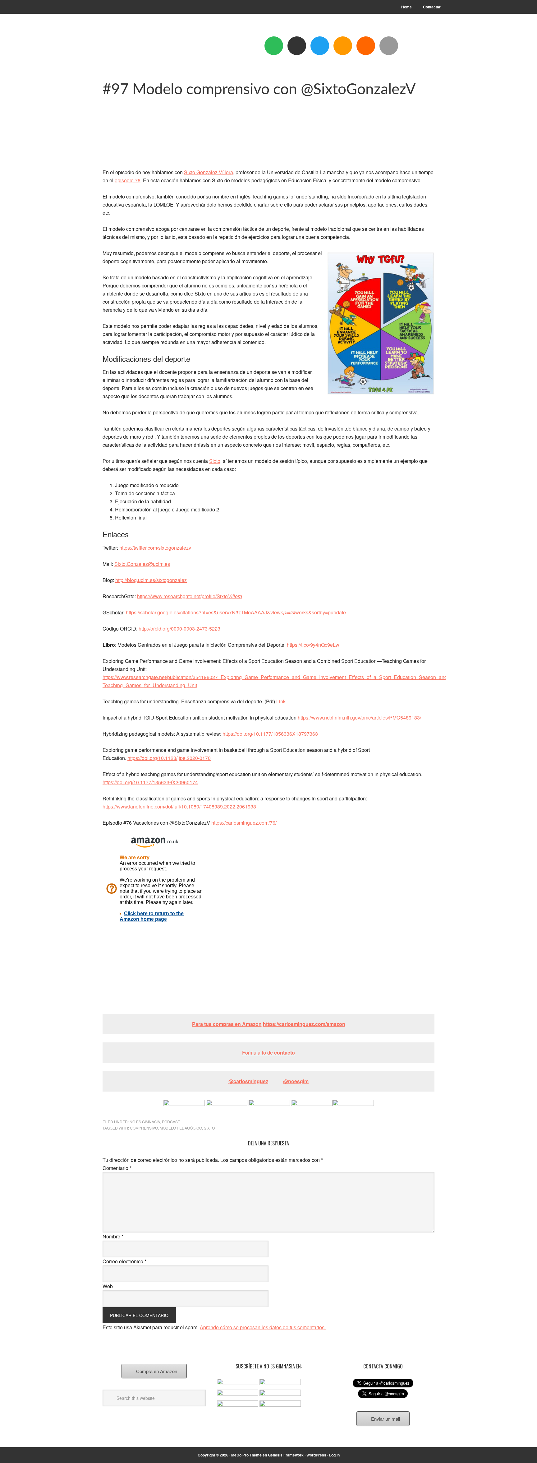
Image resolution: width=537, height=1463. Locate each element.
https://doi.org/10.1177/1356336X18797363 (270, 733)
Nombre (113, 1236)
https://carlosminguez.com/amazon (304, 1023)
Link (281, 701)
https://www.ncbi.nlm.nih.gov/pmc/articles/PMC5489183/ (359, 717)
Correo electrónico (124, 1261)
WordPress (316, 1455)
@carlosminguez (248, 1081)
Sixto (214, 460)
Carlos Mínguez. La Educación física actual (144, 47)
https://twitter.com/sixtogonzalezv (155, 547)
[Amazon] (342, 45)
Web (108, 1286)
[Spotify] (273, 45)
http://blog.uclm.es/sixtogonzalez (151, 580)
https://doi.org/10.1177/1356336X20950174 (150, 782)
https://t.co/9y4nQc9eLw (313, 644)
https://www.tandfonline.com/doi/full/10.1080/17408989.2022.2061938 (179, 806)
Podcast (171, 1121)
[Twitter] (319, 45)
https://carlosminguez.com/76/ (244, 822)
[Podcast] (296, 45)
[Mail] (388, 45)
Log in (334, 1455)
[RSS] (365, 45)
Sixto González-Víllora (208, 172)
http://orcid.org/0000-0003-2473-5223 (179, 628)
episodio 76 (127, 180)
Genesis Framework (286, 1455)
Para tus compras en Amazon (227, 1023)
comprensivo (144, 1127)
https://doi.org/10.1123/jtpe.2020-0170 (169, 758)
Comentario (117, 1168)
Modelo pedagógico (181, 1127)
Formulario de (268, 1052)
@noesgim (296, 1081)
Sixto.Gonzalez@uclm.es (142, 563)
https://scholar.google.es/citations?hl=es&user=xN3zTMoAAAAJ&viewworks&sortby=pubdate (236, 612)
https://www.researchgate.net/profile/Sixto (189, 596)
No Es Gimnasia (145, 1121)
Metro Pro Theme (246, 1455)
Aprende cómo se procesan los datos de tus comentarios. (263, 1327)
